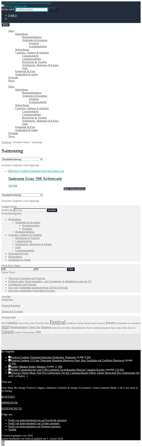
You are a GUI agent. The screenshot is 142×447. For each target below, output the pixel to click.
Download (40, 323)
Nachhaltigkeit (19, 327)
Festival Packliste (10, 305)
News (11, 80)
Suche (53, 9)
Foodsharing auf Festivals (22, 284)
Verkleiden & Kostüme (34, 40)
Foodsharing (71, 323)
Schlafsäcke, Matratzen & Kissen (40, 65)
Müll (5, 327)
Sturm (113, 328)
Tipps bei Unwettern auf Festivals (26, 278)
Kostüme (34, 43)
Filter (70, 269)
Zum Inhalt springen (40, 2)
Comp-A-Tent (23, 323)
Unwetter (18, 332)
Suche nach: (8, 9)
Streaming (106, 328)
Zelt (38, 331)
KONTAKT (8, 396)
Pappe (54, 328)
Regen (68, 328)
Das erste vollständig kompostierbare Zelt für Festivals (38, 287)
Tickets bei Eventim (12, 311)
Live (129, 323)
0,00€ (12, 15)
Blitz (3, 323)
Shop (11, 30)
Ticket (124, 328)
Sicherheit (97, 328)
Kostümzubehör (38, 46)
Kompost (101, 323)
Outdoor (46, 327)
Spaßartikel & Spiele (26, 74)
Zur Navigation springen (14, 2)
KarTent (88, 323)
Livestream (136, 323)
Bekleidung (21, 34)
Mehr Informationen (75, 188)
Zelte (25, 68)
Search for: (7, 210)
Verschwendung (28, 332)
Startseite (6, 142)
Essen (47, 323)
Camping (11, 322)
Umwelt (7, 331)
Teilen (119, 328)
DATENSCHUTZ (11, 408)
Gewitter (80, 323)
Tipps (130, 328)
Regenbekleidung (31, 37)
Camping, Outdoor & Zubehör (32, 52)
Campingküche (30, 55)
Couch (32, 323)
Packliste (13, 77)
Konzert (111, 322)
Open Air (34, 327)
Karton (94, 323)
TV (134, 328)
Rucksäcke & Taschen (34, 62)
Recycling (61, 328)
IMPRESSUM (9, 402)
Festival (58, 322)
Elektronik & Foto (25, 71)
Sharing (90, 328)
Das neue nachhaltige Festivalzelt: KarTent (31, 290)
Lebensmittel (122, 323)
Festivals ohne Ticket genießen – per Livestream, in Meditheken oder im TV (50, 281)
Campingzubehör (31, 58)
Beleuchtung (22, 49)
